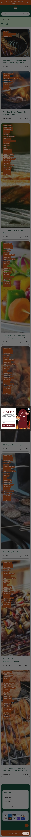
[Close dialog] (29, 409)
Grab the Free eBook (8, 425)
